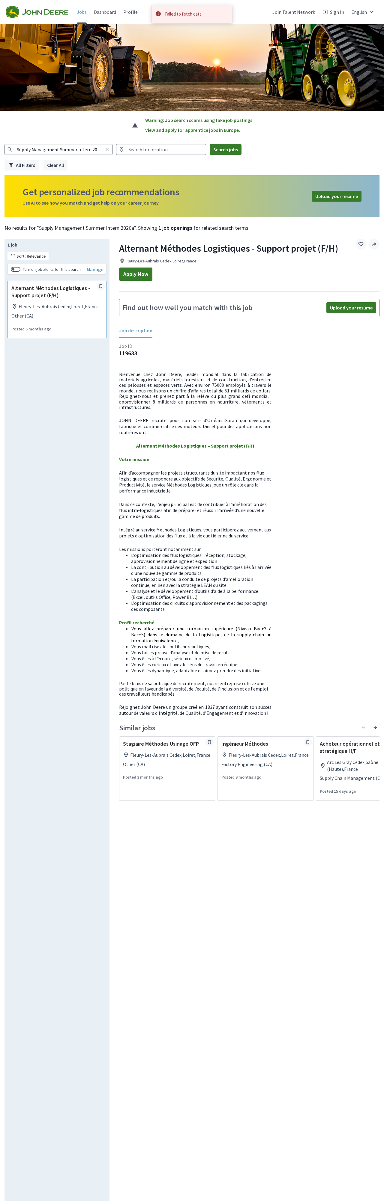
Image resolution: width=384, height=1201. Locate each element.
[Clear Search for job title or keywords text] (107, 149)
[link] (37, 12)
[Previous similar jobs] (363, 727)
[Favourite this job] (361, 244)
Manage (95, 269)
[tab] (138, 331)
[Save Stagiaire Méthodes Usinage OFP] (209, 742)
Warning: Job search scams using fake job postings (198, 120)
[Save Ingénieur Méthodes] (308, 742)
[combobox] (58, 149)
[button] (363, 12)
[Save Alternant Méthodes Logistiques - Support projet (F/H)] (101, 286)
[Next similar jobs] (375, 727)
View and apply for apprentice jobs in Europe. (192, 130)
